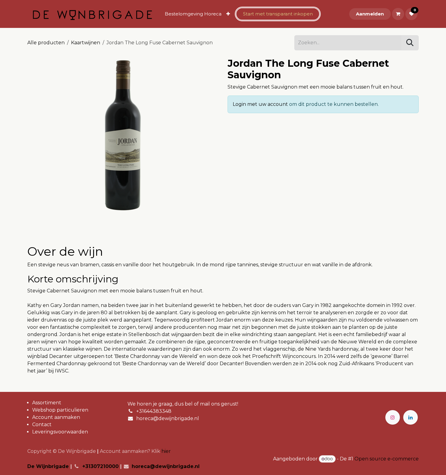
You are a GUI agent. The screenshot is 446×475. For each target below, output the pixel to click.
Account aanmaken (56, 417)
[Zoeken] (410, 42)
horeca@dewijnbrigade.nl (167, 418)
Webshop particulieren (60, 410)
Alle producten (46, 42)
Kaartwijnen (85, 42)
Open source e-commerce (386, 459)
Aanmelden (370, 14)
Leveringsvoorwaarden (60, 432)
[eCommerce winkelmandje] (398, 14)
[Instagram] (392, 417)
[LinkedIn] (410, 417)
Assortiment (46, 403)
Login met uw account (260, 104)
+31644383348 (153, 411)
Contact (42, 424)
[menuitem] (193, 14)
